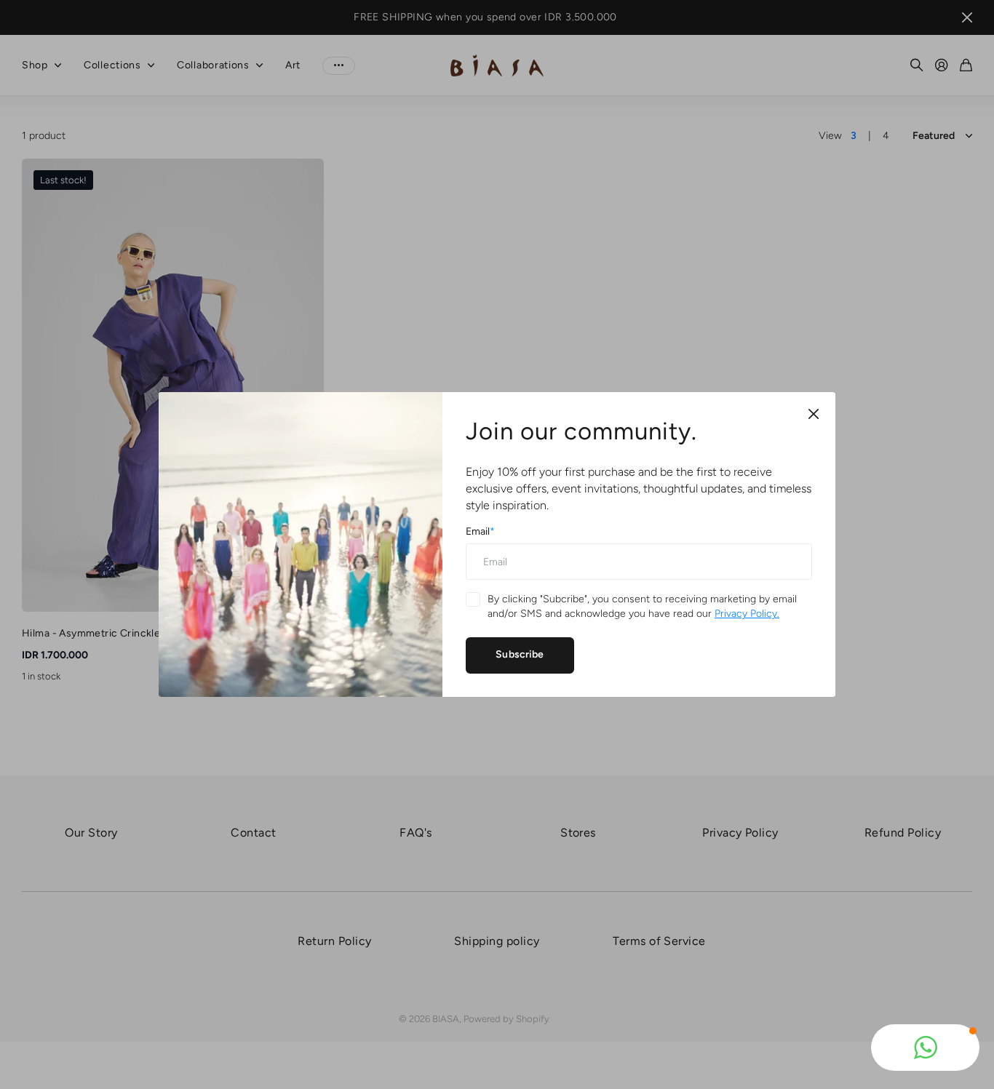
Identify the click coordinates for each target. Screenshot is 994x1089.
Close (813, 414)
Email (480, 531)
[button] (925, 1047)
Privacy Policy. (747, 613)
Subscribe (520, 654)
